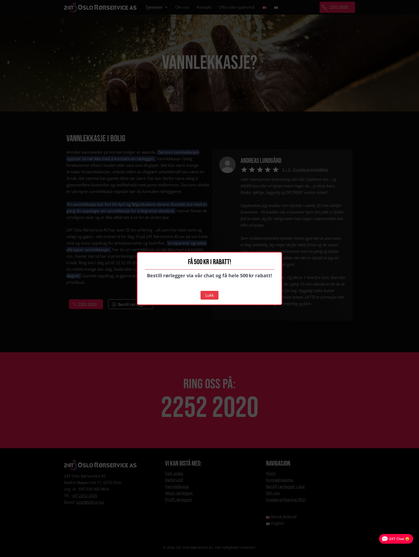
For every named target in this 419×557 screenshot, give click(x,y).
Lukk (209, 295)
